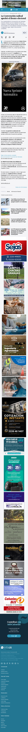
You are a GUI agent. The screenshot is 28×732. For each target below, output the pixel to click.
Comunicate (4, 666)
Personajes (3, 727)
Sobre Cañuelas (5, 715)
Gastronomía (3, 686)
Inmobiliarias (3, 712)
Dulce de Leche (4, 696)
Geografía (3, 720)
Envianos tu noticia (4, 673)
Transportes (3, 710)
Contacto (3, 669)
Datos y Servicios (5, 706)
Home (8, 191)
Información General (16, 191)
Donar (12, 636)
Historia (2, 718)
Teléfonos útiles (4, 709)
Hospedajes (3, 688)
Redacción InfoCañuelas (21, 187)
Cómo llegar (3, 679)
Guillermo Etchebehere (5, 702)
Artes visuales (4, 725)
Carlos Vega (3, 701)
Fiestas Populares (4, 684)
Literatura (3, 724)
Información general (5, 13)
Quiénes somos (4, 671)
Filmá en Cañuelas (4, 699)
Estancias (3, 689)
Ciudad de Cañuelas (5, 681)
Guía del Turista (5, 676)
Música (2, 722)
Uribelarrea (3, 682)
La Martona (3, 697)
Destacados (4, 693)
